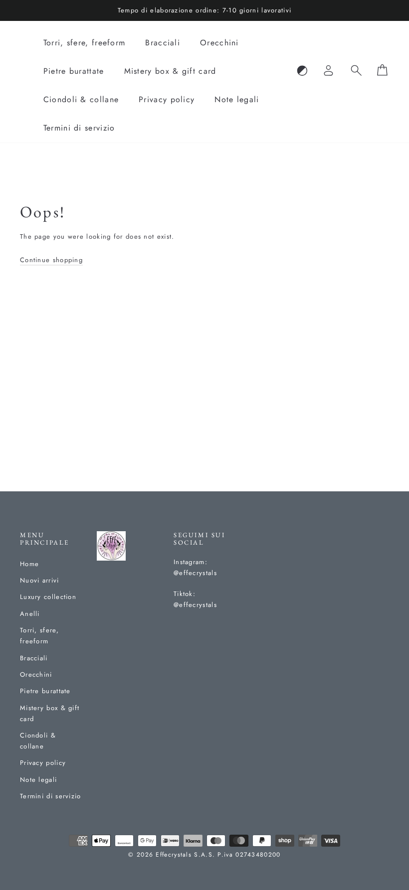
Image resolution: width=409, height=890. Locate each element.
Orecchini (219, 42)
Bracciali (162, 42)
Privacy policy (167, 99)
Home (29, 564)
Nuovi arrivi (39, 580)
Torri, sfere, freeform (84, 42)
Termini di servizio (79, 128)
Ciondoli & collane (81, 99)
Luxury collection (48, 596)
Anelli (30, 613)
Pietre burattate (73, 71)
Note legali (236, 99)
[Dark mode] (302, 71)
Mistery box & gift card (170, 71)
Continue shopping (51, 260)
